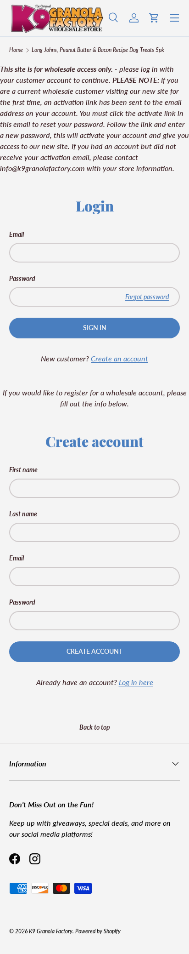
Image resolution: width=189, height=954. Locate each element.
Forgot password (147, 297)
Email (16, 234)
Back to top (94, 727)
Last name (23, 514)
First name (23, 470)
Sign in (94, 327)
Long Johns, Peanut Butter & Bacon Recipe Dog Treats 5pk (98, 50)
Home (16, 50)
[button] (154, 18)
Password (22, 278)
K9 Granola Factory (50, 931)
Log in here (136, 682)
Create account (94, 651)
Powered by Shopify (98, 931)
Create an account (119, 358)
